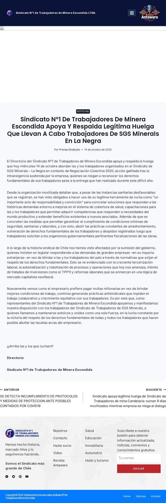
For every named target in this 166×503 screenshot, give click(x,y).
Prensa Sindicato (69, 149)
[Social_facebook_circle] (6, 476)
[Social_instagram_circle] (20, 476)
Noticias (83, 111)
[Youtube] (27, 476)
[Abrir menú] (132, 12)
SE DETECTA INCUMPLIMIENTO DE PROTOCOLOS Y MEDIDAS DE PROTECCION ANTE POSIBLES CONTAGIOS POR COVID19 (39, 398)
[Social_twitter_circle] (13, 476)
